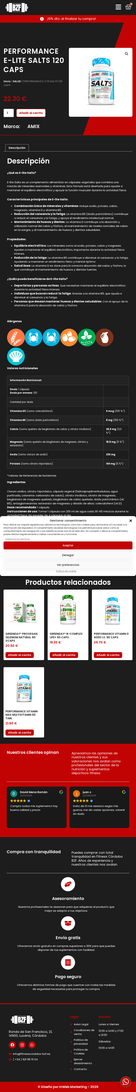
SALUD (17, 81)
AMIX (33, 126)
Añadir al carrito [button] (19, 655)
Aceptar (68, 545)
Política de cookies (66, 571)
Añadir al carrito (31, 113)
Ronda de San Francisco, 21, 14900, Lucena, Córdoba (30, 1033)
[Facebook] (12, 1044)
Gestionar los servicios (17, 539)
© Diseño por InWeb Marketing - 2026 (68, 1087)
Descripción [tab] (17, 148)
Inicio (7, 81)
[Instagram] (22, 1044)
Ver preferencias (68, 565)
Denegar (68, 555)
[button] (130, 521)
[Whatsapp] (31, 1044)
